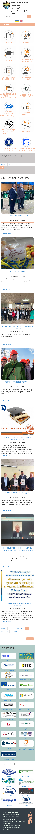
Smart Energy (26, 719)
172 (13, 628)
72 (21, 164)
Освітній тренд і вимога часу (17, 382)
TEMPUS (9, 689)
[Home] (6, 5)
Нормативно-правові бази (9, 78)
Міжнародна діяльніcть (26, 60)
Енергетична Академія (26, 96)
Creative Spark (26, 796)
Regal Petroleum (8, 729)
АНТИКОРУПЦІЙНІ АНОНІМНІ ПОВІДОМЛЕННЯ (8, 96)
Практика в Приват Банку (26, 690)
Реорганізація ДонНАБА (9, 149)
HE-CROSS (26, 805)
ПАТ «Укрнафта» (9, 670)
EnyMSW (9, 777)
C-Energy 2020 (26, 786)
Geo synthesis (9, 680)
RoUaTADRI (9, 796)
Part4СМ (8, 786)
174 (22, 628)
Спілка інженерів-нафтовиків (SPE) (8, 114)
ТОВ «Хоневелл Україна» (26, 710)
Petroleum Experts (9, 759)
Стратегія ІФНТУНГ (26, 114)
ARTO (8, 739)
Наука (26, 42)
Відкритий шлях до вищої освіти (26, 149)
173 (18, 628)
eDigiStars (9, 805)
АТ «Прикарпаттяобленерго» (26, 748)
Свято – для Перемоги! (17, 271)
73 (25, 164)
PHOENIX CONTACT (8, 710)
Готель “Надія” (9, 719)
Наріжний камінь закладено (17, 493)
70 (13, 164)
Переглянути (6, 234)
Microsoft (26, 700)
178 (7, 632)
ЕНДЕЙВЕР (26, 729)
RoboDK (9, 748)
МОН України (9, 661)
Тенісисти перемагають (17, 216)
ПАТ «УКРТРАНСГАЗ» (26, 680)
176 (32, 628)
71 (17, 164)
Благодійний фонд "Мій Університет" (9, 131)
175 (27, 628)
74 (29, 164)
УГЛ (26, 661)
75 (33, 164)
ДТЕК (26, 670)
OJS (26, 739)
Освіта (8, 60)
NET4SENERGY (26, 777)
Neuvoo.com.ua (8, 700)
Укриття (26, 131)
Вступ (9, 42)
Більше (30, 639)
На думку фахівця (26, 78)
